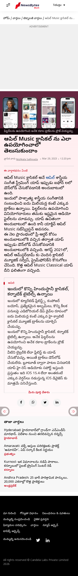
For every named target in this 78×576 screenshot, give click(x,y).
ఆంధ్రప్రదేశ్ (10, 486)
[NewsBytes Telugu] (27, 5)
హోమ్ (6, 18)
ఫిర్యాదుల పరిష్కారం (15, 525)
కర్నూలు (9, 470)
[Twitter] (45, 403)
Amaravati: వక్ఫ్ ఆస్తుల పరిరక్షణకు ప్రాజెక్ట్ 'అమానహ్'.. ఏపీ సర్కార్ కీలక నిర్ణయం (31, 448)
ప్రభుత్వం (9, 454)
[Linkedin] (57, 403)
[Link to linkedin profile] (47, 540)
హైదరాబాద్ (10, 438)
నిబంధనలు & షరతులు (56, 514)
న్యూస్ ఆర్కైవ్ (50, 525)
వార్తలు (17, 18)
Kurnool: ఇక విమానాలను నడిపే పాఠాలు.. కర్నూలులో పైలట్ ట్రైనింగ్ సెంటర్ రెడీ (31, 464)
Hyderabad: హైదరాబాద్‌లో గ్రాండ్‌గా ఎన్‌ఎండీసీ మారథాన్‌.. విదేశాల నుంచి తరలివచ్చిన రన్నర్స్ (34, 432)
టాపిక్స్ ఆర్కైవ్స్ (11, 531)
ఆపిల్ (50, 178)
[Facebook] (21, 403)
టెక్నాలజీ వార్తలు (32, 18)
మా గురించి (9, 514)
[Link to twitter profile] (38, 540)
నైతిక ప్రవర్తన (41, 519)
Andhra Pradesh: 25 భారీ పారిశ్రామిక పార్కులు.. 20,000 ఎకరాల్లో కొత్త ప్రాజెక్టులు (36, 480)
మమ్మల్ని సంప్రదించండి (16, 519)
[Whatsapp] (33, 403)
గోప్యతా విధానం (29, 514)
